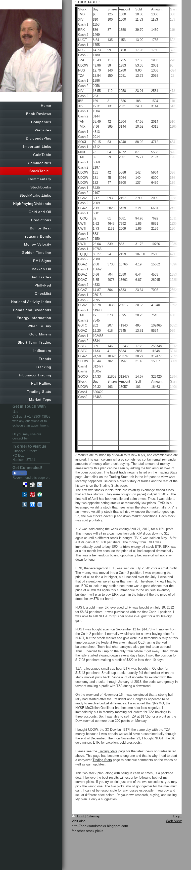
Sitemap (93, 816)
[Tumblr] (24, 504)
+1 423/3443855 (38, 416)
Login (177, 816)
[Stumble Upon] (39, 494)
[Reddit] (39, 484)
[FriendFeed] (39, 504)
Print (80, 816)
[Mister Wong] (32, 494)
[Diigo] (32, 504)
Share (21, 473)
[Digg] (32, 484)
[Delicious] (24, 484)
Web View (174, 821)
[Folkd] (24, 494)
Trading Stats (107, 751)
